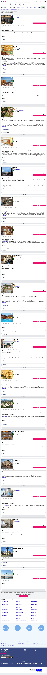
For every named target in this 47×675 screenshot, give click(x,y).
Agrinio (31, 7)
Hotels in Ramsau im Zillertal (21, 620)
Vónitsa (35, 7)
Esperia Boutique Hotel (17, 198)
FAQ (35, 650)
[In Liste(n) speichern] (11, 15)
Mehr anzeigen (23, 42)
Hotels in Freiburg (19, 606)
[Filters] (1, 7)
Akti (14, 284)
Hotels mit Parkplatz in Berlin (20, 638)
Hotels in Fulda (4, 615)
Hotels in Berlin (18, 601)
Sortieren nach (12, 7)
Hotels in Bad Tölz (34, 620)
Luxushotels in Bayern (19, 639)
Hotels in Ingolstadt (34, 618)
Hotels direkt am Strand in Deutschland (38, 639)
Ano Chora (21, 110)
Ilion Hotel (15, 167)
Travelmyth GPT (37, 653)
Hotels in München (34, 601)
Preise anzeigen (39, 23)
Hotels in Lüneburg (34, 604)
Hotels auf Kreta (33, 612)
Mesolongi (26, 7)
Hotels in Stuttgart (5, 609)
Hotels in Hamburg (5, 601)
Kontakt (36, 651)
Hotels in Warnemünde (5, 607)
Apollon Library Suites (17, 255)
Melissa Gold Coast (35, 643)
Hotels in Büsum (19, 610)
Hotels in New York (5, 612)
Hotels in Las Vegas (19, 612)
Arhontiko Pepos (16, 488)
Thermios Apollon (16, 399)
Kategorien (25, 651)
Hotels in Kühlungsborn (35, 610)
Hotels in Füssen (3, 643)
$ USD (36, 1)
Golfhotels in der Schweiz (4, 641)
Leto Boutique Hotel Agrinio (19, 138)
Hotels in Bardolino (19, 617)
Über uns (25, 649)
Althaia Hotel (15, 339)
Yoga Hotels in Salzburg (35, 641)
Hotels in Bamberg (34, 609)
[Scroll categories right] (46, 4)
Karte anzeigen (43, 7)
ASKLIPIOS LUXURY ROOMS (18, 431)
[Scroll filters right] (39, 7)
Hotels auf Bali (33, 615)
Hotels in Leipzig (19, 609)
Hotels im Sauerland (5, 617)
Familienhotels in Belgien (20, 643)
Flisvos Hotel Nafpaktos (18, 371)
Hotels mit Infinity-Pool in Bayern (6, 638)
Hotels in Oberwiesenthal (35, 621)
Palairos (22, 7)
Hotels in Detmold (19, 621)
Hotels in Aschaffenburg (5, 620)
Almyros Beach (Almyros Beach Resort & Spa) (7, 645)
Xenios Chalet (16, 226)
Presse (25, 650)
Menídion (17, 521)
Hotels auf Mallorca (5, 604)
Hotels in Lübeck (4, 606)
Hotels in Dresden (19, 607)
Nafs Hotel (15, 46)
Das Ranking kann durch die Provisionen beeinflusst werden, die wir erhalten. (11, 13)
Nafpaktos (18, 7)
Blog (35, 649)
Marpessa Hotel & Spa (17, 15)
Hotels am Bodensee (34, 607)
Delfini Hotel (15, 519)
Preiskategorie (5, 7)
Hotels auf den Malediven (35, 617)
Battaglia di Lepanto (17, 460)
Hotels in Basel (4, 621)
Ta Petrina (15, 108)
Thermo (17, 341)
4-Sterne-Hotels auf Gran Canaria (6, 639)
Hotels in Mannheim (19, 618)
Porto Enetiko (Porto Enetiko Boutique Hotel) (22, 570)
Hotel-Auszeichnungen (27, 653)
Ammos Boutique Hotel (18, 548)
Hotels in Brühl (4, 618)
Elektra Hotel (15, 314)
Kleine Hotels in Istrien (35, 638)
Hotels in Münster (19, 604)
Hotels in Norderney (34, 606)
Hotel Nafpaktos (16, 77)
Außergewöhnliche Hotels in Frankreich (22, 641)
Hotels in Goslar (18, 615)
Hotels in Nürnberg (5, 610)
